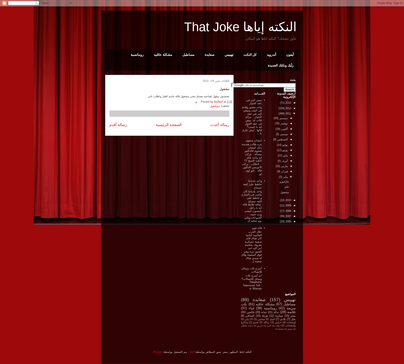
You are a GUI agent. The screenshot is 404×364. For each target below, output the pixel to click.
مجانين (261, 319)
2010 (287, 200)
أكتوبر (284, 128)
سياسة (279, 315)
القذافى (249, 315)
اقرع (269, 325)
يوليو (285, 144)
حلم (286, 186)
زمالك (266, 322)
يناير (285, 176)
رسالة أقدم (118, 125)
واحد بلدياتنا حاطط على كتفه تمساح (252, 184)
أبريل (284, 160)
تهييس (229, 54)
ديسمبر (283, 118)
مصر (293, 315)
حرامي (278, 322)
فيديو (255, 322)
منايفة (280, 329)
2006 (287, 221)
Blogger (157, 351)
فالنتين (250, 312)
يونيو (285, 150)
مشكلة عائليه (163, 54)
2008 (287, 211)
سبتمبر (283, 134)
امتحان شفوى (254, 140)
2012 (287, 108)
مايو (285, 155)
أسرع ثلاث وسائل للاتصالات (251, 270)
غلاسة (291, 312)
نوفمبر (283, 123)
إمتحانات (291, 322)
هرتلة (265, 315)
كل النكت (250, 54)
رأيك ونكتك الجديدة (281, 65)
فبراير (284, 171)
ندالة (276, 312)
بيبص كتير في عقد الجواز (254, 101)
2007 (287, 216)
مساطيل (188, 54)
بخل (293, 319)
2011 (287, 113)
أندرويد (271, 54)
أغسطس (282, 139)
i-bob (192, 351)
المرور (260, 325)
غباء (251, 308)
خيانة (264, 312)
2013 (287, 102)
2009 (287, 205)
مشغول (284, 192)
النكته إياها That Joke (240, 27)
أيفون (290, 54)
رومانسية (137, 54)
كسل (272, 319)
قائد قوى (257, 228)
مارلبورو (284, 181)
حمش (289, 329)
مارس (284, 166)
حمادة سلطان (247, 325)
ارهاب (277, 325)
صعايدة (210, 54)
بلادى (283, 319)
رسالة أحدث (219, 125)
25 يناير (249, 319)
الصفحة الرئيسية (169, 125)
